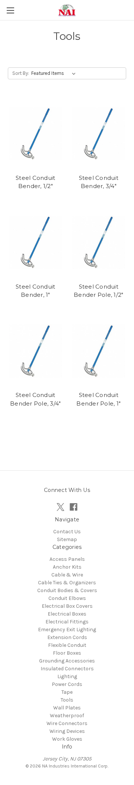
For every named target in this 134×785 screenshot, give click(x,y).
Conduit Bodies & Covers (67, 590)
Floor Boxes (67, 653)
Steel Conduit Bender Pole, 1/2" (98, 291)
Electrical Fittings (67, 622)
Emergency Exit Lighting (67, 629)
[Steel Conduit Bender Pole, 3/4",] (35, 351)
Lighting (67, 676)
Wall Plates (67, 708)
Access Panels (67, 559)
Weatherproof (67, 715)
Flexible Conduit (67, 645)
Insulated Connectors (67, 668)
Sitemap (67, 539)
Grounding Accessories (67, 661)
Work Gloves (67, 739)
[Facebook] (73, 507)
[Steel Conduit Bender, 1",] (35, 242)
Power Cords (67, 684)
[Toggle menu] (10, 10)
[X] (60, 507)
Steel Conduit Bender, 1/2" (35, 182)
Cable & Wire (67, 575)
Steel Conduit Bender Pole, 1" (98, 399)
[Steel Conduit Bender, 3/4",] (98, 134)
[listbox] (55, 73)
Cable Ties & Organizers (67, 582)
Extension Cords (67, 637)
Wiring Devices (67, 731)
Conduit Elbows (67, 598)
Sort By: (20, 73)
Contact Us (67, 531)
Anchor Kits (67, 567)
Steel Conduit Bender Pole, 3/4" (35, 399)
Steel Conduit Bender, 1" (35, 291)
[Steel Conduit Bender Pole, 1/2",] (98, 242)
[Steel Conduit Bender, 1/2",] (35, 134)
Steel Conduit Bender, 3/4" (98, 182)
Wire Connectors (67, 723)
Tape (67, 692)
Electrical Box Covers (67, 606)
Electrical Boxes (67, 614)
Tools (67, 700)
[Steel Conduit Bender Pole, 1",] (98, 351)
